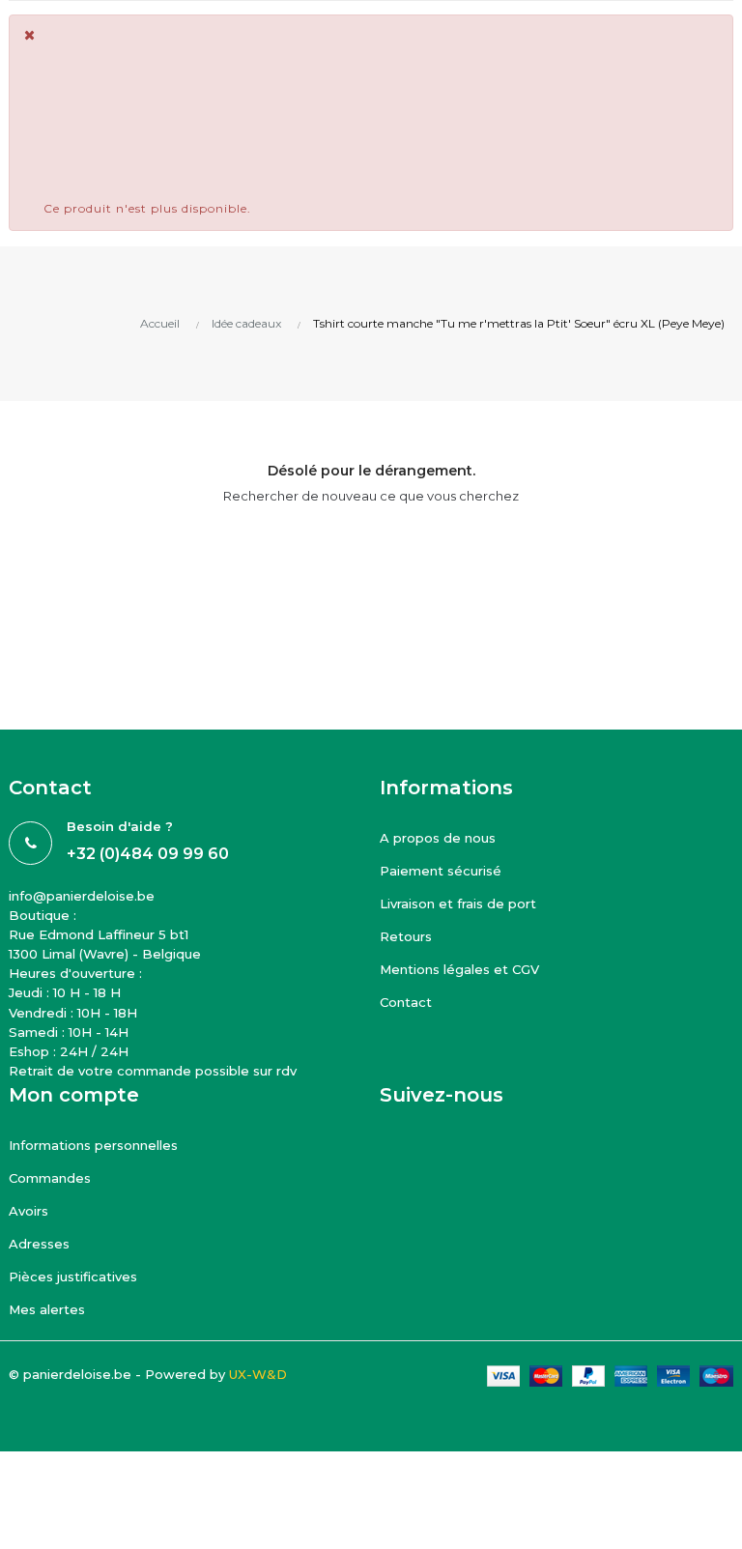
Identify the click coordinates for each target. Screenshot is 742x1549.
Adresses (39, 1243)
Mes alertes (47, 1309)
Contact (406, 1002)
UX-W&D (258, 1374)
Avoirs (28, 1211)
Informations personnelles (93, 1145)
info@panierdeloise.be (82, 896)
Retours (406, 936)
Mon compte (74, 1094)
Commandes (50, 1178)
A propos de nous (438, 838)
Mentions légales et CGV (459, 969)
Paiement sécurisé (440, 870)
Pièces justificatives (73, 1276)
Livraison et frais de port (458, 903)
